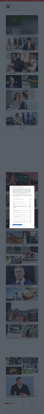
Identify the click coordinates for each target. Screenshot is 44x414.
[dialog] (22, 207)
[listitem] (22, 209)
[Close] (33, 187)
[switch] (30, 199)
